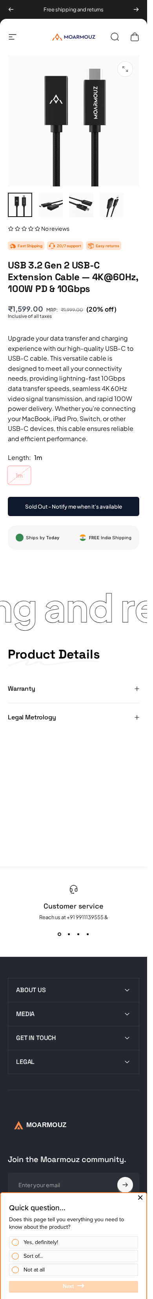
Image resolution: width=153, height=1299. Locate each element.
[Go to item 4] (112, 205)
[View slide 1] (59, 934)
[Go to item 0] (20, 205)
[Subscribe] (125, 1185)
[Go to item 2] (50, 205)
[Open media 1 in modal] (125, 69)
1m (19, 475)
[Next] (136, 9)
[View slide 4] (88, 934)
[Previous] (11, 9)
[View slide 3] (78, 934)
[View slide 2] (69, 934)
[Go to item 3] (81, 205)
